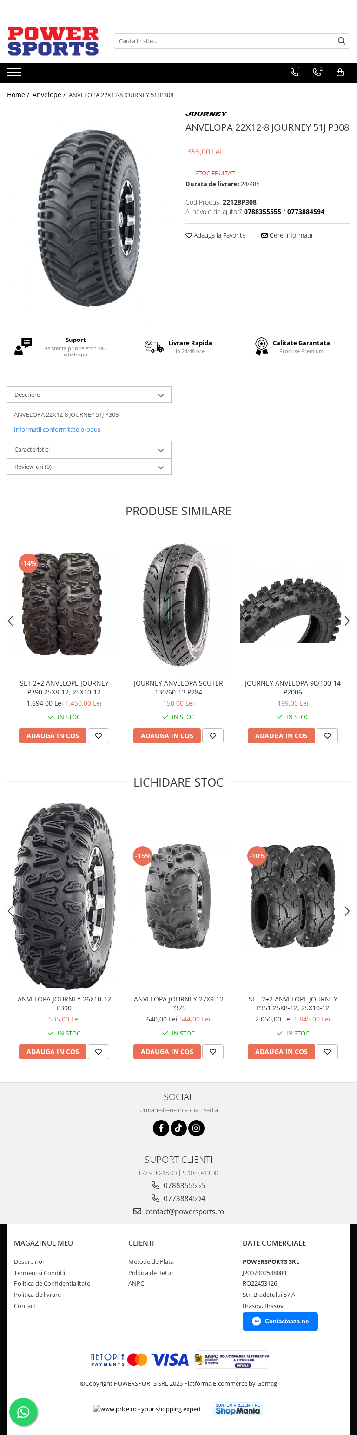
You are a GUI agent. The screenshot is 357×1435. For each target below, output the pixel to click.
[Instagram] (196, 1128)
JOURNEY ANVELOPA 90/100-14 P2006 (293, 687)
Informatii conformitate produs (57, 429)
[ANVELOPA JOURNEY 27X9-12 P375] (178, 896)
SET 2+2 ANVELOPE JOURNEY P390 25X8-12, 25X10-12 (64, 687)
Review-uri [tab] (33, 466)
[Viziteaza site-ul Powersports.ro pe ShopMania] (238, 1409)
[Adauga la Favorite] (98, 735)
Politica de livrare (37, 1294)
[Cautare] (341, 41)
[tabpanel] (89, 216)
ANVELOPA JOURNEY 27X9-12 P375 (179, 1003)
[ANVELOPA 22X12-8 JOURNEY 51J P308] (89, 216)
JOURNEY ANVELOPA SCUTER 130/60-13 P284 (178, 687)
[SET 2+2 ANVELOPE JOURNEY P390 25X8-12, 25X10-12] (64, 603)
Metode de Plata (151, 1261)
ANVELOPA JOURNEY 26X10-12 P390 (64, 1003)
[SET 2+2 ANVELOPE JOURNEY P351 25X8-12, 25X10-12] (292, 896)
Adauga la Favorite (219, 235)
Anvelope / (50, 94)
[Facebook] (161, 1128)
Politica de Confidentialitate (52, 1283)
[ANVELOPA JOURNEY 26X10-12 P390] (64, 896)
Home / (19, 94)
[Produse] (15, 75)
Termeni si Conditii (39, 1272)
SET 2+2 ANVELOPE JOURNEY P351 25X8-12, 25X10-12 (293, 1003)
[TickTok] (179, 1128)
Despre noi (29, 1261)
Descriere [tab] (27, 394)
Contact (25, 1306)
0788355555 (183, 1185)
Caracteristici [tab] (32, 449)
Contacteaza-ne (287, 1321)
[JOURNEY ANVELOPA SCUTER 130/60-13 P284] (178, 604)
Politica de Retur (150, 1272)
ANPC (136, 1283)
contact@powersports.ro (184, 1211)
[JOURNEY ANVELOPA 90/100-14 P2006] (292, 604)
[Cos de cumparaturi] (340, 72)
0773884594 (183, 1198)
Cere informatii (290, 235)
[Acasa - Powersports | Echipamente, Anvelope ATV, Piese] (53, 41)
